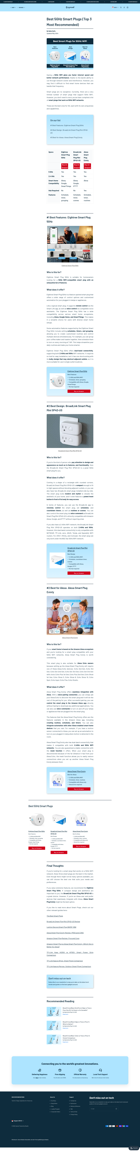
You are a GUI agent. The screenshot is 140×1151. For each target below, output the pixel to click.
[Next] (107, 832)
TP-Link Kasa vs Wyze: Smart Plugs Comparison (65, 961)
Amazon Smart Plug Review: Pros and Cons (63, 938)
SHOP (13, 7)
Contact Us (73, 1100)
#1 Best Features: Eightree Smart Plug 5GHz (67, 125)
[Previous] (32, 832)
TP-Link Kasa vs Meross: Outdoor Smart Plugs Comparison (69, 966)
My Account (73, 1103)
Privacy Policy (74, 1114)
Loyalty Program (55, 1109)
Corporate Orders (55, 1111)
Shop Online (54, 1103)
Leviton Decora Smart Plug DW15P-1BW (61, 927)
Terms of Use (74, 1111)
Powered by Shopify (23, 1126)
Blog (52, 1106)
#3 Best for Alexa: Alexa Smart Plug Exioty (66, 137)
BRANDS (21, 7)
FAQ (71, 1109)
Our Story (53, 1100)
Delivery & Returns (75, 1106)
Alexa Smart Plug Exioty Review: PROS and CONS (65, 933)
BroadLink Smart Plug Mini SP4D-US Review (63, 921)
